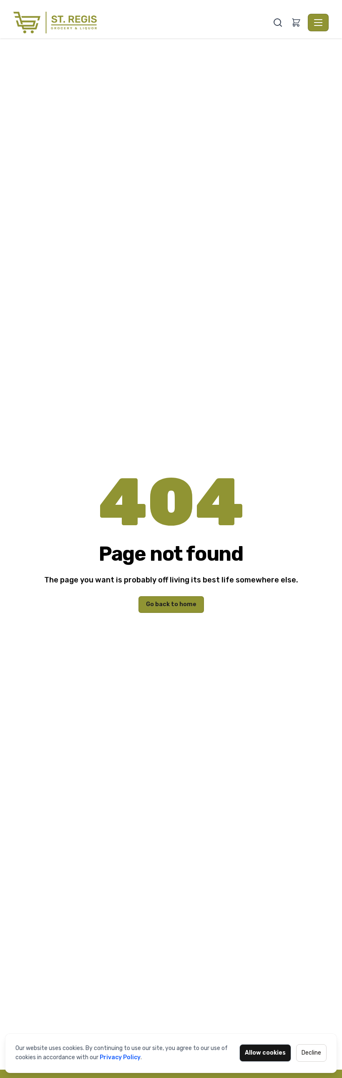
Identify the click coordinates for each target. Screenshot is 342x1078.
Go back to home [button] (171, 604)
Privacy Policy (120, 1057)
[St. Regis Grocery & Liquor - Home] (142, 22)
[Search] (277, 22)
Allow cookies (265, 1052)
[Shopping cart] (296, 22)
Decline (311, 1052)
